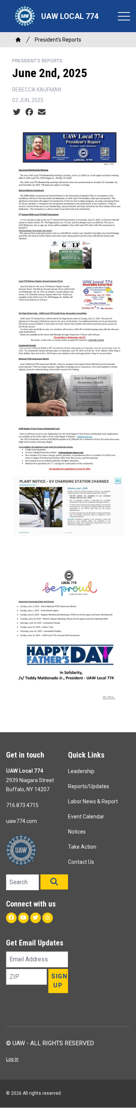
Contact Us (81, 862)
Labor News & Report (93, 801)
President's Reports (58, 40)
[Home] (18, 40)
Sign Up (59, 981)
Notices (77, 832)
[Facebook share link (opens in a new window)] (29, 112)
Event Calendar (86, 817)
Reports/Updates (88, 786)
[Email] (41, 112)
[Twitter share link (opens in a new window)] (17, 112)
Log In (12, 1059)
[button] (54, 881)
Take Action (82, 847)
